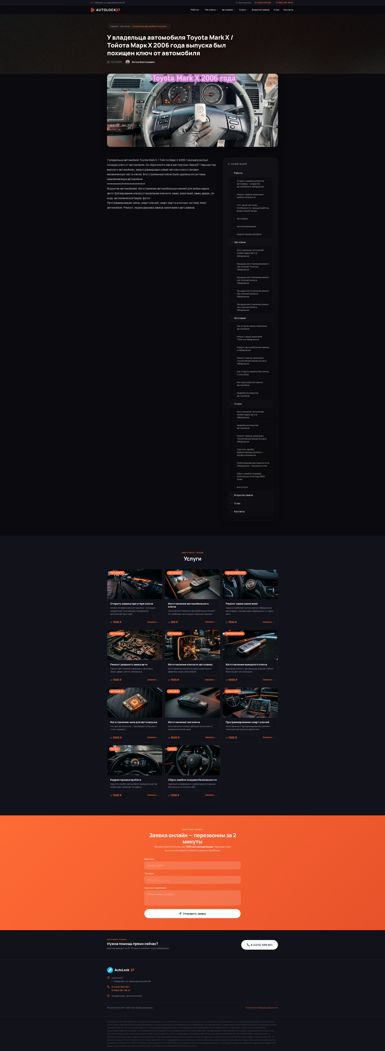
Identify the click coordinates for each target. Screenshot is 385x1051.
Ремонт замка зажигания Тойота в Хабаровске (249, 338)
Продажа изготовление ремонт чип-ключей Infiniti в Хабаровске (253, 307)
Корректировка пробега (249, 234)
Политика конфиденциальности (262, 1007)
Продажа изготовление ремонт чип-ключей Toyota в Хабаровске (253, 266)
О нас (276, 9)
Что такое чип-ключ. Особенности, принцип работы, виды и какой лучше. (253, 208)
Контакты (288, 9)
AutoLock (124, 970)
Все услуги (242, 487)
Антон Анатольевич (143, 62)
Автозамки (227, 9)
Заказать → (153, 622)
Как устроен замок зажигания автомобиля (252, 327)
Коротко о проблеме (155, 887)
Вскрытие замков (261, 9)
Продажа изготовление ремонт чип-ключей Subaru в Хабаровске (253, 294)
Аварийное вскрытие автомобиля (247, 394)
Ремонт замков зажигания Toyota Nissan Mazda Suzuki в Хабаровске (251, 361)
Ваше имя (149, 859)
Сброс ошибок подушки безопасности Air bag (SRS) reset (251, 476)
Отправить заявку (194, 913)
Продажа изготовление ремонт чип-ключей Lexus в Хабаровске (253, 280)
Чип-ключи (210, 9)
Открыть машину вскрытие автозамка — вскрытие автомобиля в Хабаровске (250, 184)
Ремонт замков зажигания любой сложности (250, 196)
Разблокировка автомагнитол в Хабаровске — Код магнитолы (253, 464)
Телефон (149, 873)
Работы (195, 9)
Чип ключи (125, 26)
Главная (114, 26)
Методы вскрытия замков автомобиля (250, 384)
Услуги (242, 9)
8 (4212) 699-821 (263, 2)
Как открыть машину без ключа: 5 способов (253, 373)
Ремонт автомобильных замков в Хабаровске (253, 349)
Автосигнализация (246, 226)
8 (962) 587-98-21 (284, 2)
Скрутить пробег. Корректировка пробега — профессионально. (250, 452)
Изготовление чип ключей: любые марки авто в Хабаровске (250, 253)
